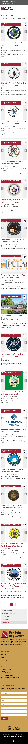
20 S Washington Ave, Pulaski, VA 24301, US (14, 282)
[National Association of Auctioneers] (9, 728)
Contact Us (12, 1)
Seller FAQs (4, 657)
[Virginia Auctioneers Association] (16, 728)
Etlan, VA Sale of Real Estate (12, 315)
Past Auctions (5, 622)
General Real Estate (7, 610)
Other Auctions (5, 619)
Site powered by (8, 736)
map (4, 52)
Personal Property (6, 616)
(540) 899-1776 (5, 1)
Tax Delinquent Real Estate (8, 613)
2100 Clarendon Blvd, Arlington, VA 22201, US (14, 436)
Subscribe (4, 718)
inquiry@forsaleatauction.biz (12, 677)
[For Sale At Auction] (7, 8)
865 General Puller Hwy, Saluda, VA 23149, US (14, 129)
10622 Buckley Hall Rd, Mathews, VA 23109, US (14, 591)
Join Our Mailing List (7, 3)
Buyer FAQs (4, 654)
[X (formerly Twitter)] (13, 741)
